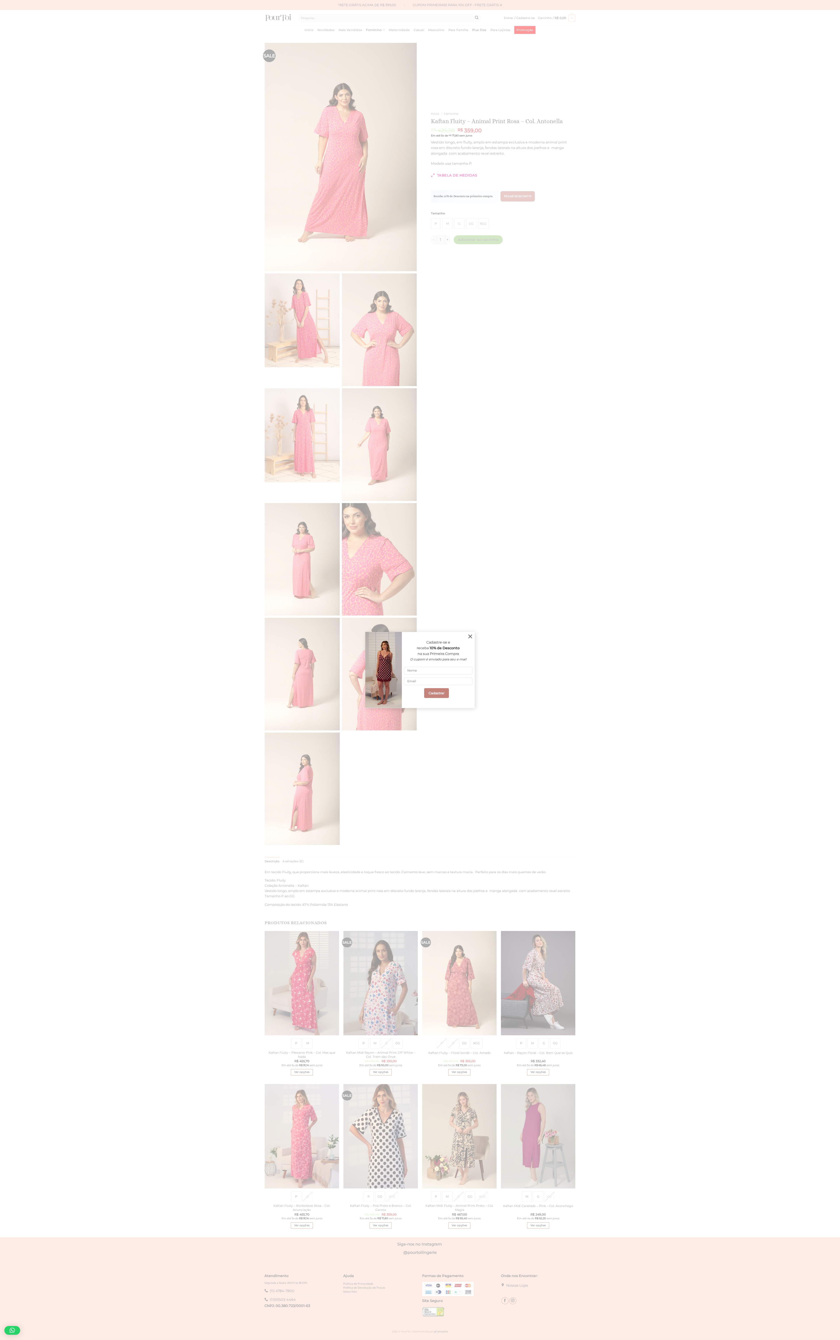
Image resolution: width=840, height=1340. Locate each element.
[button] (12, 1330)
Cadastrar (436, 693)
